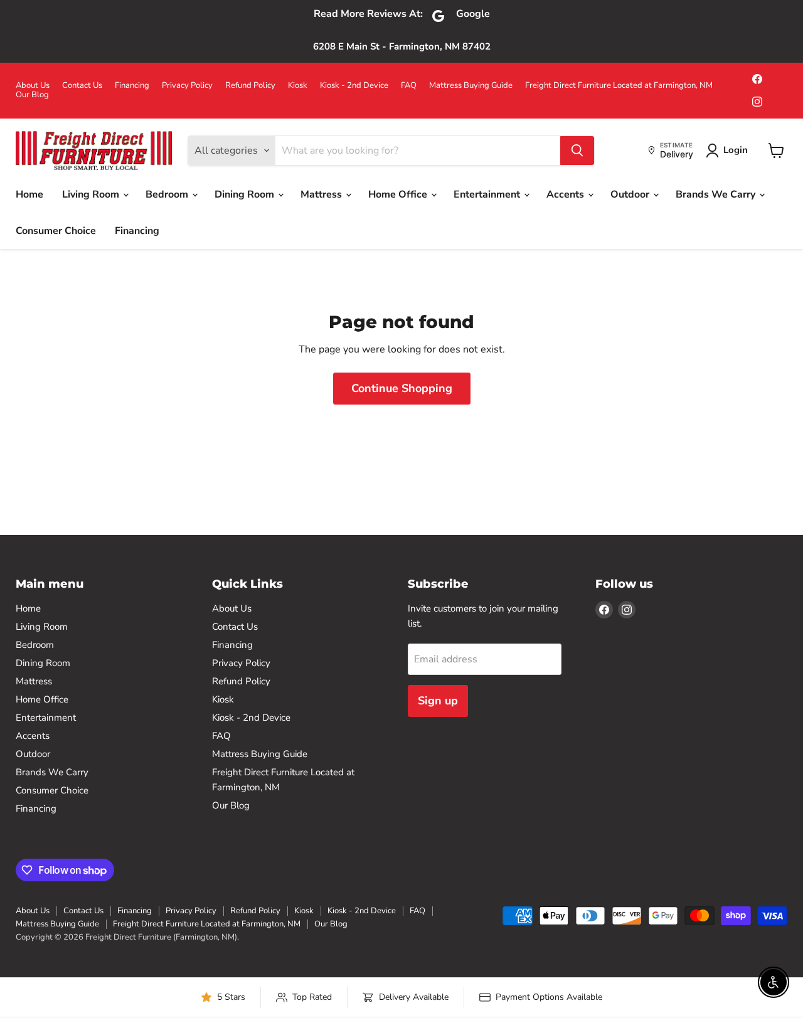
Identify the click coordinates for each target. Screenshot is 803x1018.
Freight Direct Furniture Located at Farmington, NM (619, 85)
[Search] (577, 150)
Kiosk (297, 85)
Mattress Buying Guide (471, 85)
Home (29, 194)
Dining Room (246, 194)
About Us (33, 85)
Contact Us (82, 85)
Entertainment (488, 194)
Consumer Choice (56, 231)
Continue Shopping (401, 388)
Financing (132, 85)
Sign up (438, 700)
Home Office (399, 194)
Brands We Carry (717, 194)
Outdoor (631, 194)
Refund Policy (250, 85)
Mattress (322, 194)
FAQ (409, 85)
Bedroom (168, 194)
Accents (566, 194)
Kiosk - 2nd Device (354, 85)
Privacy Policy (187, 85)
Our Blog (32, 95)
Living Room (92, 194)
